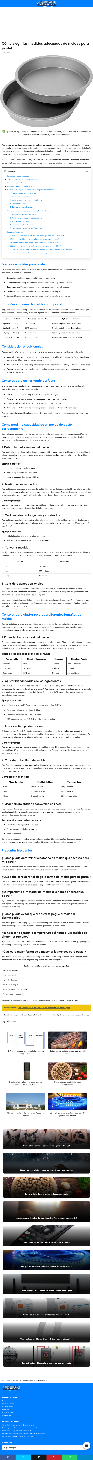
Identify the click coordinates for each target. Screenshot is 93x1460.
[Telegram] (85, 1457)
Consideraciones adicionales (17, 183)
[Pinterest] (54, 1457)
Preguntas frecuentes (15, 232)
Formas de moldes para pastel (18, 176)
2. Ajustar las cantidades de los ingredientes (26, 218)
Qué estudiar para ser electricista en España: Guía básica (23, 1015)
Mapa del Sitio (6, 1415)
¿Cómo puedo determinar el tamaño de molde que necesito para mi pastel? (38, 235)
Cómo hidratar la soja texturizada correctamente (16, 1431)
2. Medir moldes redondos (20, 197)
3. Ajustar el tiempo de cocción (21, 221)
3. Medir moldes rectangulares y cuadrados (26, 200)
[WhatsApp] (70, 1457)
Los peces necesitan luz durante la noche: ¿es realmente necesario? (23, 1433)
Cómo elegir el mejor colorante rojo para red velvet (18, 1425)
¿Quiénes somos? (7, 1406)
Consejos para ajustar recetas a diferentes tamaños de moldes (30, 211)
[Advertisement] (46, 24)
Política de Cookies (8, 1412)
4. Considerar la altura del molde (22, 225)
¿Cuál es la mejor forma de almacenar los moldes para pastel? (32, 253)
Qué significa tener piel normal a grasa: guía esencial (71, 1015)
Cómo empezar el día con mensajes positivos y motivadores (20, 1428)
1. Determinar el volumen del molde (23, 193)
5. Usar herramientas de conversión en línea (26, 228)
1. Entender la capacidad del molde (23, 214)
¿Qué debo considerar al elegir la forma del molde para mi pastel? (34, 239)
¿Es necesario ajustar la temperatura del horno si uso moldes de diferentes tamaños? (41, 249)
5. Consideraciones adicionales (21, 207)
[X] (38, 1457)
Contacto (5, 1401)
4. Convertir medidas (18, 203)
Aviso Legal (5, 1409)
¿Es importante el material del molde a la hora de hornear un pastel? (35, 242)
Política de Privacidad (8, 1404)
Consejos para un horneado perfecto (20, 186)
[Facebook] (8, 1457)
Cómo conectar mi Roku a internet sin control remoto (18, 1436)
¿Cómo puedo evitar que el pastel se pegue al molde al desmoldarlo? (35, 246)
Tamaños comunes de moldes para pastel (22, 179)
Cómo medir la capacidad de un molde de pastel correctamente (30, 189)
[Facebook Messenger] (23, 1457)
